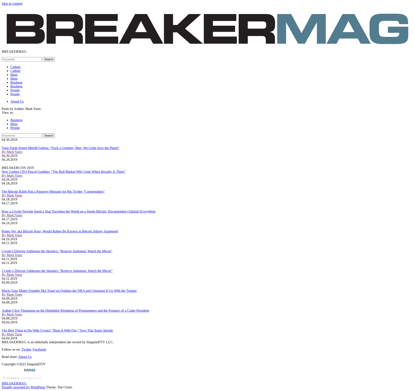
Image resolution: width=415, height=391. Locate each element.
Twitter (26, 349)
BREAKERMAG (14, 383)
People (15, 90)
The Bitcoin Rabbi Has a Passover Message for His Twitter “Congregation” (53, 191)
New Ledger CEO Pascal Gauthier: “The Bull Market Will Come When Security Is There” (64, 171)
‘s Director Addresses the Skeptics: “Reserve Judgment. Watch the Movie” (57, 271)
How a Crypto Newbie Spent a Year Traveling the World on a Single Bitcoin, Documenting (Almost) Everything (78, 211)
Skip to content (12, 3)
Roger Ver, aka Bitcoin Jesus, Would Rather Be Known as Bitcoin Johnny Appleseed (60, 231)
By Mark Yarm (12, 152)
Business (16, 82)
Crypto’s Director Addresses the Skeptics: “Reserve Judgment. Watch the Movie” (57, 251)
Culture (15, 67)
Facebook (39, 349)
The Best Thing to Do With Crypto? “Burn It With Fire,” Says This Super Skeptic (57, 330)
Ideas (14, 74)
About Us (17, 101)
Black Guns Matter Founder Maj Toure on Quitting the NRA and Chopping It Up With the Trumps (69, 290)
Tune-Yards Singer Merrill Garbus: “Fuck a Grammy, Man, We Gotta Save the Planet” (61, 148)
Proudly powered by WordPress (23, 387)
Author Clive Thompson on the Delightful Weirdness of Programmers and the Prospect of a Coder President (75, 310)
